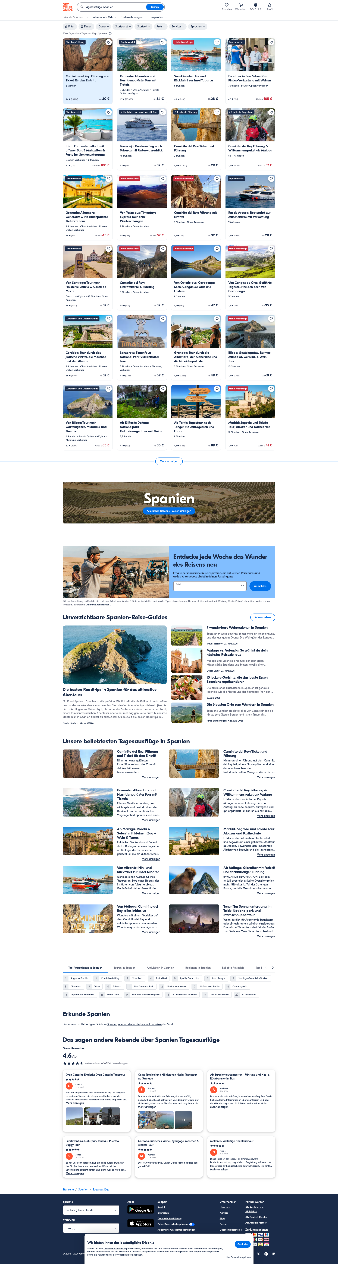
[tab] (85, 968)
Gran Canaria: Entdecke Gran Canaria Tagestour (95, 1074)
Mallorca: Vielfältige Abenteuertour (232, 1141)
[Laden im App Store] (140, 1224)
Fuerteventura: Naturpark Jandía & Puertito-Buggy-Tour (93, 1143)
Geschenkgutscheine (231, 1229)
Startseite (68, 1189)
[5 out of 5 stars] (97, 1079)
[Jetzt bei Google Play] (140, 1210)
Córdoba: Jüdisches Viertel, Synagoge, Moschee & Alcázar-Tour (168, 1143)
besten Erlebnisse (151, 1024)
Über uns (225, 1207)
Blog (222, 1218)
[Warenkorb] (241, 5)
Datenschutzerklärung (169, 1218)
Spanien (112, 1024)
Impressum (164, 1212)
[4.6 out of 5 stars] (73, 1063)
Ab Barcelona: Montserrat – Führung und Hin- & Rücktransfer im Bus (240, 1076)
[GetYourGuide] (68, 7)
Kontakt (162, 1207)
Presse (223, 1224)
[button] (88, 71)
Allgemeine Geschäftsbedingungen (176, 1229)
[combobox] (111, 7)
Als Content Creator (256, 1217)
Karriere (224, 1212)
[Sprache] (255, 5)
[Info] (110, 33)
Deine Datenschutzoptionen (173, 1224)
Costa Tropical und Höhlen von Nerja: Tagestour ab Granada (167, 1076)
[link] (88, 71)
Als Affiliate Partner (256, 1222)
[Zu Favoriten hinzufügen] (108, 42)
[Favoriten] (227, 5)
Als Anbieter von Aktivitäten (254, 1209)
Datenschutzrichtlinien (97, 604)
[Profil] (270, 5)
